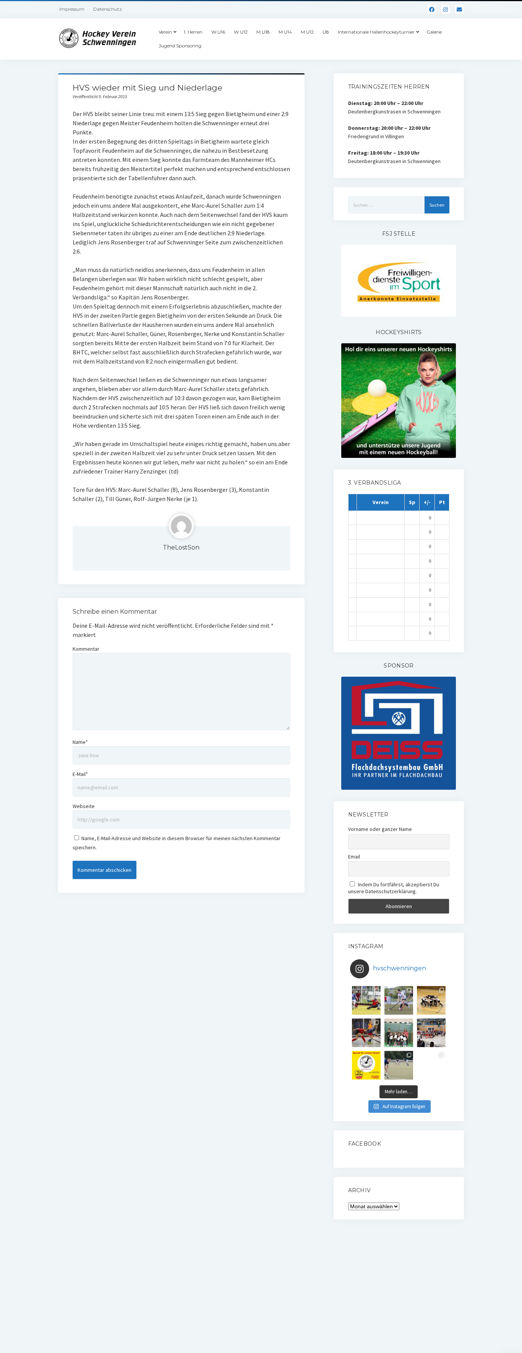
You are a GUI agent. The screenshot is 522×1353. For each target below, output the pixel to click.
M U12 (307, 32)
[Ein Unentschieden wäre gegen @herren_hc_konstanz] (431, 1065)
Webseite (84, 806)
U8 (326, 32)
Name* (80, 742)
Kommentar (86, 648)
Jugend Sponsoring (180, 45)
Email (354, 856)
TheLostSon (181, 547)
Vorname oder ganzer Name (380, 829)
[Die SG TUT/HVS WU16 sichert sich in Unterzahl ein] (398, 1000)
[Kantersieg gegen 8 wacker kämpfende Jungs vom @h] (398, 1065)
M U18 (263, 32)
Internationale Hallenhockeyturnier (376, 32)
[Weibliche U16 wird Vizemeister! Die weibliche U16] (431, 1000)
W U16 (218, 32)
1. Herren (193, 32)
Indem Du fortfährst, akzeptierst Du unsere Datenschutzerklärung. (393, 888)
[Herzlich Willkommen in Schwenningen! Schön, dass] (431, 1032)
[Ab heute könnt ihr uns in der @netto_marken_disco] (366, 1065)
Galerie (434, 32)
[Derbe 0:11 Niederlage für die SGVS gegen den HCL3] (366, 1000)
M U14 (285, 32)
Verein (165, 32)
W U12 (241, 32)
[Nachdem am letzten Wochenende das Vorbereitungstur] (398, 1032)
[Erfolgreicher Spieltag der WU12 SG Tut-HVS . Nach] (366, 1032)
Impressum (71, 9)
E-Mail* (80, 774)
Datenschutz (107, 9)
